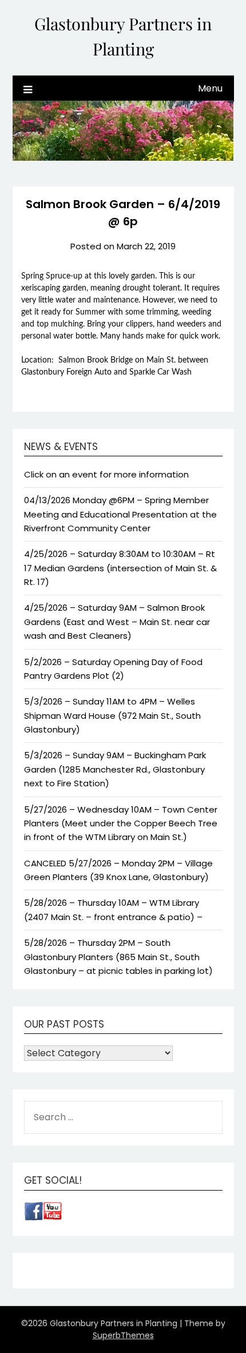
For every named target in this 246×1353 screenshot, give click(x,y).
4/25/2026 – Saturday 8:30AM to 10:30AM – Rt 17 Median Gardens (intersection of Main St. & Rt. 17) (120, 568)
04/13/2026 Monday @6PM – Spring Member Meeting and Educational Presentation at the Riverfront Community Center (120, 514)
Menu (210, 88)
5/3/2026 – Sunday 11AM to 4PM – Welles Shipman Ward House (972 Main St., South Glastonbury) (112, 715)
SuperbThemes (123, 1335)
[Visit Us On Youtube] (52, 1217)
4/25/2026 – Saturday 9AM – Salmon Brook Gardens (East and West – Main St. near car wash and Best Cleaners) (117, 622)
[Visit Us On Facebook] (33, 1217)
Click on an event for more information (106, 474)
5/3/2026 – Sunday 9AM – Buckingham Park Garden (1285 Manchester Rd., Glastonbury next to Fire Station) (115, 769)
